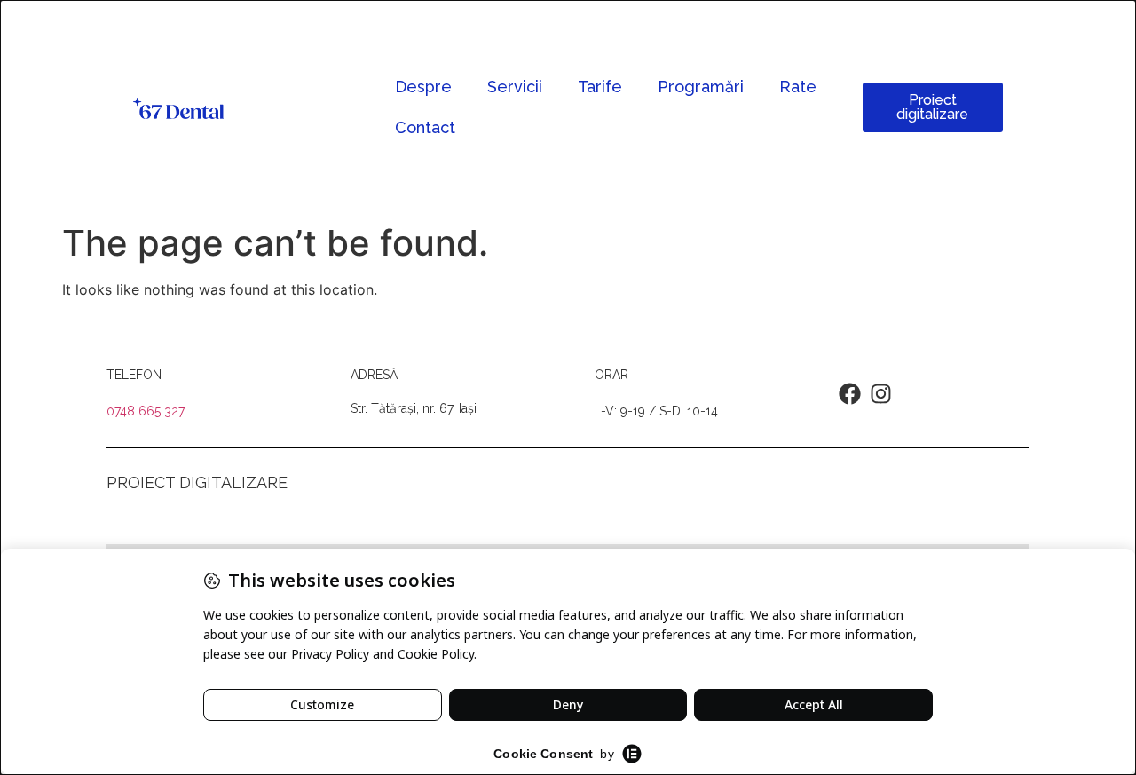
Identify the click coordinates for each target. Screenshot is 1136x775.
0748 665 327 (145, 411)
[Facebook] (850, 394)
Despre (423, 86)
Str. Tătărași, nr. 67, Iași (414, 408)
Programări (701, 86)
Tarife (600, 86)
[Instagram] (881, 394)
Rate (797, 86)
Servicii (514, 86)
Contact (425, 127)
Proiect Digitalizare (197, 482)
